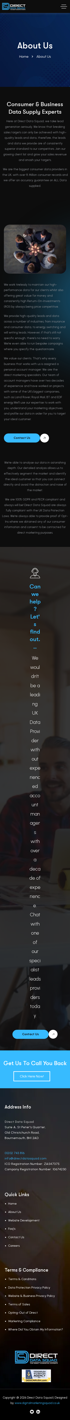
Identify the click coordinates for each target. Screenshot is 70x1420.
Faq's (11, 1228)
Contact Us (16, 1237)
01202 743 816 (15, 1153)
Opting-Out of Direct (23, 1312)
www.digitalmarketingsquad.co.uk (37, 1403)
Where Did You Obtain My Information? (35, 1329)
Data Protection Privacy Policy (29, 1287)
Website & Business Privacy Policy (31, 1296)
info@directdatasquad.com (25, 1158)
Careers (14, 1245)
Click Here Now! (32, 1076)
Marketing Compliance (24, 1321)
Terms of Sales (19, 1304)
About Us (14, 1212)
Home (12, 1203)
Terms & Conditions (22, 1279)
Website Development (23, 1220)
